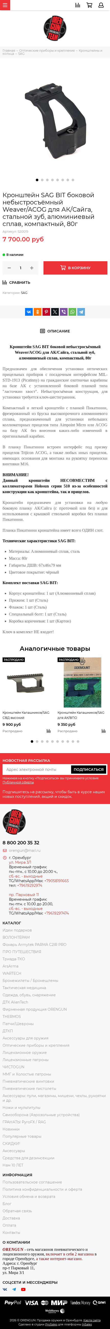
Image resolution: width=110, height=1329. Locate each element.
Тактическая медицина (24, 988)
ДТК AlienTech (15, 1002)
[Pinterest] (46, 312)
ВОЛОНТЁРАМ (16, 937)
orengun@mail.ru (24, 850)
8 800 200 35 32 (21, 843)
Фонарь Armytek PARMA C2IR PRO (35, 944)
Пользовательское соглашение (32, 1182)
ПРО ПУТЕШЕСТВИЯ (22, 952)
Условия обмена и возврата (29, 1196)
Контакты (11, 1232)
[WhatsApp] (72, 312)
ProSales (51, 1324)
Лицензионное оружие (25, 1052)
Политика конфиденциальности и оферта (42, 1189)
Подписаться (89, 769)
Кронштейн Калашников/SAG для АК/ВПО (81, 715)
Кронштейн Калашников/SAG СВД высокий (26, 715)
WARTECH (12, 973)
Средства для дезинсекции (28, 1158)
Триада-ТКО (14, 959)
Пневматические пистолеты (29, 1088)
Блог (7, 1203)
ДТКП (8, 1031)
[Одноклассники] (37, 312)
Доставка (11, 1218)
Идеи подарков (17, 930)
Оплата (9, 1225)
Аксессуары (14, 1151)
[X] (55, 312)
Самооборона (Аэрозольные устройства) (41, 1115)
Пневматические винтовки (28, 1081)
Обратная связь (17, 1211)
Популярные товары (22, 1136)
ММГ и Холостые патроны (27, 1074)
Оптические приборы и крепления (36, 1045)
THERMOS (12, 1016)
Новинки (11, 1129)
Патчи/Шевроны (18, 1023)
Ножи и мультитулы (21, 1107)
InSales (87, 1324)
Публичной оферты (18, 782)
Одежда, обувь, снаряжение (29, 995)
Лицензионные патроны (26, 1059)
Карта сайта (92, 1320)
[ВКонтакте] (29, 312)
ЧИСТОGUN (13, 1067)
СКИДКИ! (11, 1143)
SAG (24, 293)
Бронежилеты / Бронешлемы (30, 980)
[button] (37, 180)
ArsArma (10, 966)
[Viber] (64, 312)
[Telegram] (81, 312)
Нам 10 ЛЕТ (13, 1165)
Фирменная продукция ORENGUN (35, 1009)
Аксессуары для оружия (25, 1038)
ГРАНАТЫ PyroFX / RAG (24, 1122)
